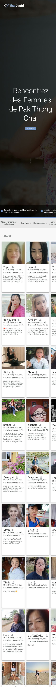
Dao (30, 267)
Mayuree (33, 477)
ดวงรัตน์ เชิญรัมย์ (36, 635)
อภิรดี (31, 530)
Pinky (6, 372)
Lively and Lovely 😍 (10, 591)
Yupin (6, 267)
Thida (6, 582)
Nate (31, 372)
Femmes (25, 223)
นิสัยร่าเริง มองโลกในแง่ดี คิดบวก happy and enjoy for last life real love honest (12, 541)
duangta (33, 424)
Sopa (6, 635)
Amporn (32, 319)
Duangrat (8, 477)
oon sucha (9, 319)
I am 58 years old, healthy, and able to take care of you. (37, 487)
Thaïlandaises (39, 223)
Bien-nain (31, 645)
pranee (7, 424)
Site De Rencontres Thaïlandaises (8, 223)
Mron (6, 530)
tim (30, 582)
